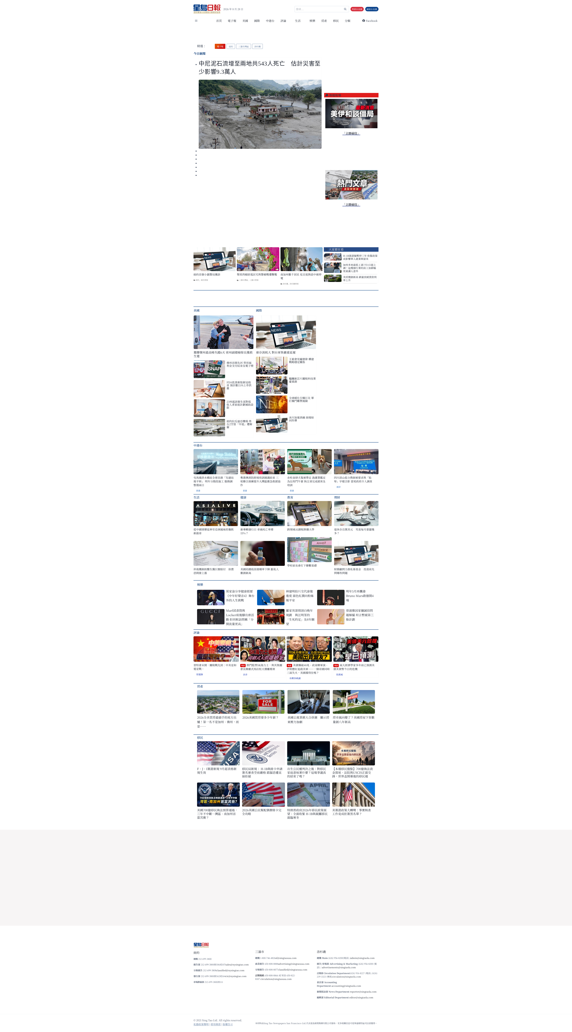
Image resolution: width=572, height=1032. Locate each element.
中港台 (270, 20)
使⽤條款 (216, 1024)
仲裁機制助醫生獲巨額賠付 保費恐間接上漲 (213, 571)
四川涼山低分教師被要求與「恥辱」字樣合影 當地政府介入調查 (353, 479)
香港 (198, 490)
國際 (257, 20)
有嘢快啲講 (295, 678)
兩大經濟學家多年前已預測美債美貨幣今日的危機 (353, 667)
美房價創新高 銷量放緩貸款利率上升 (360, 278)
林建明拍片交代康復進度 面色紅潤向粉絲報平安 (300, 595)
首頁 (219, 20)
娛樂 (312, 20)
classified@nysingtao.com (230, 970)
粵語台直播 (357, 9)
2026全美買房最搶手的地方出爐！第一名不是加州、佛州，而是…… (218, 721)
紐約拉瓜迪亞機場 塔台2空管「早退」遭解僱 (239, 424)
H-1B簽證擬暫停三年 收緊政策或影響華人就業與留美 (360, 257)
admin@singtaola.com (362, 957)
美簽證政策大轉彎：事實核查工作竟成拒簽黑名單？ (351, 812)
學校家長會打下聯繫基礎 (302, 565)
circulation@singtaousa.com (276, 978)
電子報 (232, 20)
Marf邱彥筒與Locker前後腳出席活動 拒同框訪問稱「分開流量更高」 (240, 617)
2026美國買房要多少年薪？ (260, 717)
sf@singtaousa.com (286, 957)
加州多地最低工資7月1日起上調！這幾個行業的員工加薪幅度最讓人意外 (359, 268)
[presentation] (260, 114)
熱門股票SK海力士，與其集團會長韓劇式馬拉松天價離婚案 (261, 667)
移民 (336, 20)
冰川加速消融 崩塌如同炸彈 (301, 419)
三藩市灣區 (243, 280)
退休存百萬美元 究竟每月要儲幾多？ (354, 531)
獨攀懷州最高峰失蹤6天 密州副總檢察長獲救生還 (223, 354)
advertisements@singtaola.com (339, 967)
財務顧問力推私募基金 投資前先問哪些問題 (354, 571)
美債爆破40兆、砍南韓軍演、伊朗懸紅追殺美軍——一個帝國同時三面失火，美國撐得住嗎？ (308, 669)
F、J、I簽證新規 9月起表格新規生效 (217, 770)
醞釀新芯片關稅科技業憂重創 (302, 380)
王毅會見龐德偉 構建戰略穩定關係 (301, 360)
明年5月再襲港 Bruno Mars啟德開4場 (360, 595)
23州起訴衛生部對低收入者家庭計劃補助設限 (240, 404)
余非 (245, 674)
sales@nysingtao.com (237, 964)
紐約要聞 (204, 280)
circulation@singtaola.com (346, 976)
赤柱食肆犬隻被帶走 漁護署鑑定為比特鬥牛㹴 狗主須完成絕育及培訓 (306, 481)
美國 (245, 20)
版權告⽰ (228, 1024)
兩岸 (338, 486)
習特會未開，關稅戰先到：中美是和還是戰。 (214, 667)
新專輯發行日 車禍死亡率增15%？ (256, 531)
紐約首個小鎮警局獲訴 (206, 274)
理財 (337, 497)
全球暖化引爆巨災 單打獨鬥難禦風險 (301, 399)
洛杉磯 (285, 283)
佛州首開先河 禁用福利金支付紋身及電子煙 (240, 364)
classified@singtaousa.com (292, 969)
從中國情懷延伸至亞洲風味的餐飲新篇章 (213, 531)
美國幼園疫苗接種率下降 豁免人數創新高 (259, 571)
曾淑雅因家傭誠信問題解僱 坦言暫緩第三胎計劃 (360, 615)
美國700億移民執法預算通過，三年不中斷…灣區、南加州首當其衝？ (217, 813)
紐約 (197, 280)
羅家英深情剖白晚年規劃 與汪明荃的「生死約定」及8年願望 (300, 617)
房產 (324, 20)
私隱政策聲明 (201, 1024)
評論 (196, 632)
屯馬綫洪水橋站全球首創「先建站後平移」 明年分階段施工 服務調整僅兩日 (213, 481)
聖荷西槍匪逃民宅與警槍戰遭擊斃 (257, 274)
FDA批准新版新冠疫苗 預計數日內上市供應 (239, 385)
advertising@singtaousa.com (293, 963)
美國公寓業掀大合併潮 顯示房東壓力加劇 (308, 719)
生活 (196, 497)
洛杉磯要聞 (294, 283)
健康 (243, 497)
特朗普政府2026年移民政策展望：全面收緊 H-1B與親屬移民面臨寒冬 (307, 813)
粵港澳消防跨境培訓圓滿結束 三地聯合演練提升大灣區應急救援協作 (260, 481)
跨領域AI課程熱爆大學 (300, 529)
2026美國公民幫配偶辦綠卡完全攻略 (261, 812)
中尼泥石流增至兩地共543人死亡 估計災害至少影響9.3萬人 (260, 67)
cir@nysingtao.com (236, 976)
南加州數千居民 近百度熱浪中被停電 (300, 276)
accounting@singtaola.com (346, 985)
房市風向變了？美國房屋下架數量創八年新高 (353, 719)
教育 (290, 497)
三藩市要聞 (254, 280)
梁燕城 (339, 674)
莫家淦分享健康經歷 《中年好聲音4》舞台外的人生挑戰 (240, 595)
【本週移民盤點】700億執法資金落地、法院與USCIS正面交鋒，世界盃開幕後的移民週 (352, 772)
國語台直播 (372, 9)
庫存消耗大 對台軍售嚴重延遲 (276, 352)
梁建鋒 (199, 674)
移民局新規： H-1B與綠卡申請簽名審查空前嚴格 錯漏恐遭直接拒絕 (262, 772)
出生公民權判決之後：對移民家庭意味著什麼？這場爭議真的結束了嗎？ (306, 772)
